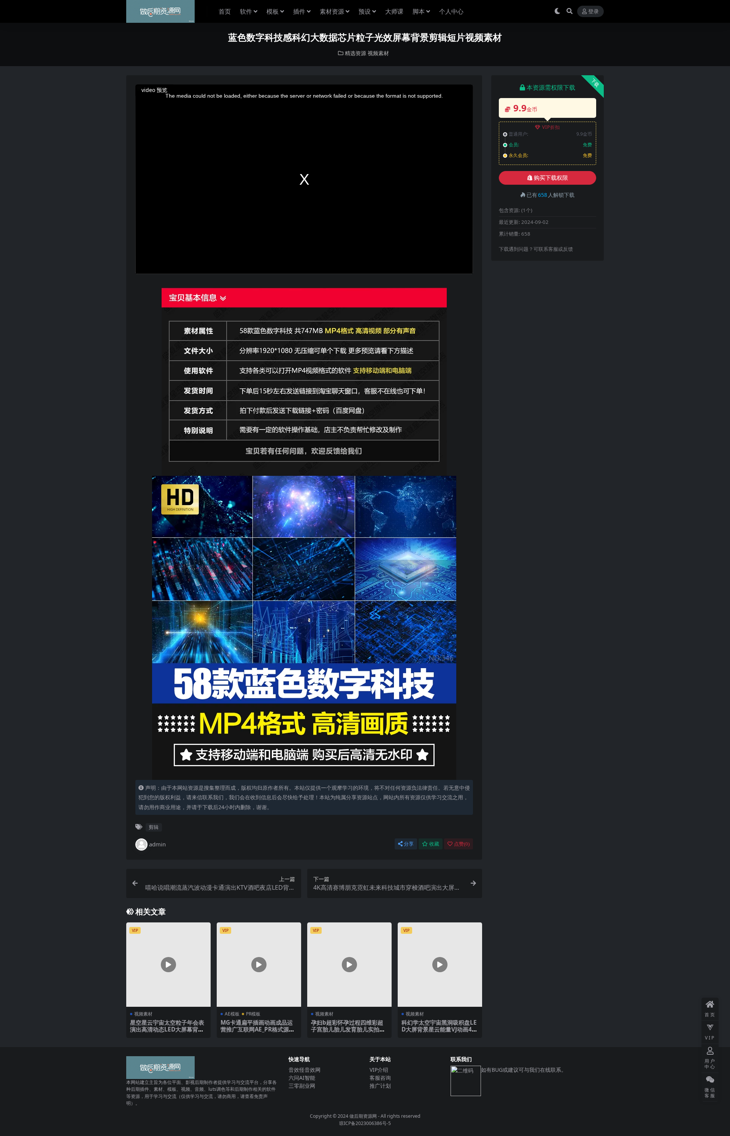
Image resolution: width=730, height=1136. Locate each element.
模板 (273, 11)
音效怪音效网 (305, 1069)
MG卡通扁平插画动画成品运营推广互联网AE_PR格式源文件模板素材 (258, 1029)
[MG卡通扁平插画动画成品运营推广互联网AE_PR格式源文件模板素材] (259, 964)
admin (157, 844)
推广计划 (380, 1085)
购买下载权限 (551, 178)
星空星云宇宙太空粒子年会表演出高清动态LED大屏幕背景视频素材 (167, 1029)
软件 (246, 11)
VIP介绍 (379, 1069)
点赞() (462, 844)
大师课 (394, 11)
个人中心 (451, 11)
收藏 (434, 844)
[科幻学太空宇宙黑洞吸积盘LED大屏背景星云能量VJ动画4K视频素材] (440, 964)
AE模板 (232, 1014)
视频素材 (378, 53)
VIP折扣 (551, 127)
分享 (409, 844)
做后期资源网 (363, 1116)
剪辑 (154, 827)
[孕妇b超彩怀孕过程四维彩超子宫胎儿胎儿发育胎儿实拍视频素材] (349, 964)
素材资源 (332, 11)
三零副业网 (302, 1085)
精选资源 (355, 53)
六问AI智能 (302, 1077)
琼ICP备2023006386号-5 (365, 1123)
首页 (225, 11)
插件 (299, 11)
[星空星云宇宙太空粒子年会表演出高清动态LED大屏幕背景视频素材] (168, 964)
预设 (365, 11)
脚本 (419, 11)
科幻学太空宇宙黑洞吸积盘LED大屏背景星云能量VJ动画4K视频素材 (439, 1029)
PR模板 (253, 1014)
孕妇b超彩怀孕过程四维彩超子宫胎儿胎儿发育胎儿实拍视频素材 (348, 1029)
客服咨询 (380, 1077)
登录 (593, 11)
